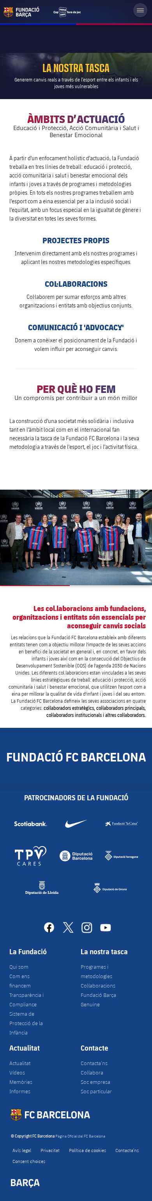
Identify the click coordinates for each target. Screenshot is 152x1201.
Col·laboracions (98, 985)
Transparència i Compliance (26, 999)
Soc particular (96, 1091)
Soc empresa (95, 1082)
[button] (76, 537)
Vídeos (17, 1072)
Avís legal (21, 1150)
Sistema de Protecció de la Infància (26, 1023)
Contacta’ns (94, 1063)
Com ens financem (20, 981)
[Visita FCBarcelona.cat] (42, 12)
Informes (19, 1091)
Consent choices (28, 1161)
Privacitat (50, 1150)
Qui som (18, 967)
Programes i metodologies (96, 971)
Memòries (20, 1082)
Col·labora (92, 1072)
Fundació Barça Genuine (98, 999)
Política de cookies (87, 1150)
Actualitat (19, 1063)
